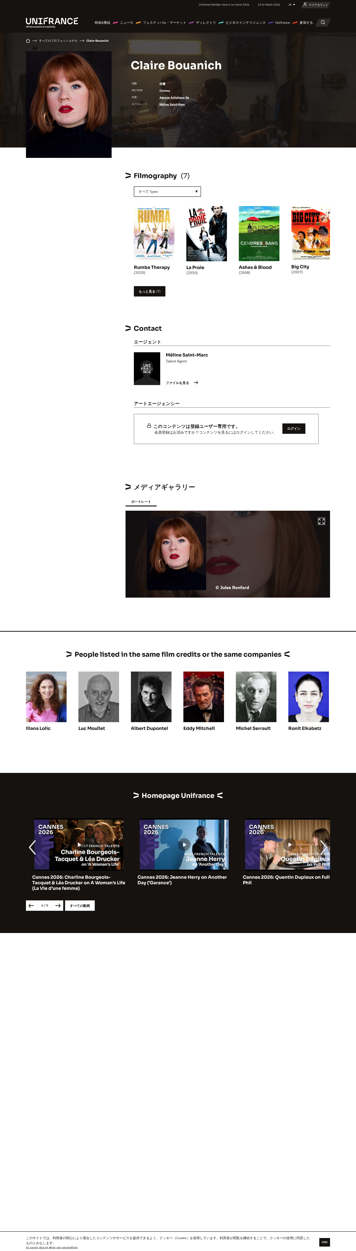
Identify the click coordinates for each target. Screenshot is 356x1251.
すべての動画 (80, 906)
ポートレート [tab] (141, 501)
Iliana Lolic (38, 728)
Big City (300, 267)
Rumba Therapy (152, 267)
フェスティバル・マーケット (164, 22)
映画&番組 (102, 22)
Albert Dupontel (149, 728)
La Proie (195, 267)
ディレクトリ (206, 22)
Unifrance (282, 22)
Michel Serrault (253, 728)
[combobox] (167, 191)
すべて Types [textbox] (148, 191)
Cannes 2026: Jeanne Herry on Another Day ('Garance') (176, 880)
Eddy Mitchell (199, 728)
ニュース (126, 22)
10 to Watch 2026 (269, 4)
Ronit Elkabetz (304, 728)
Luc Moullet (91, 728)
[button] (321, 521)
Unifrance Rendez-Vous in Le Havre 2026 (224, 4)
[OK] (324, 1242)
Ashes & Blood (255, 267)
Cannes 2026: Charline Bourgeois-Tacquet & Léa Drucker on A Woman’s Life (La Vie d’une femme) (72, 882)
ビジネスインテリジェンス (246, 22)
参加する (306, 22)
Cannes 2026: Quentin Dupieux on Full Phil (280, 880)
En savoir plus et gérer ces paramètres (52, 1247)
